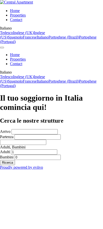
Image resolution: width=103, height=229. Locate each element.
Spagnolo (15, 37)
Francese (30, 37)
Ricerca (7, 162)
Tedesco (6, 33)
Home (15, 11)
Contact (16, 20)
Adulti (5, 152)
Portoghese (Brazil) (63, 37)
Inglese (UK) (23, 33)
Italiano (42, 37)
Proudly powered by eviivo (21, 167)
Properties (18, 15)
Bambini (7, 157)
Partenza (7, 137)
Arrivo (5, 131)
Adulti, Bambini (13, 147)
